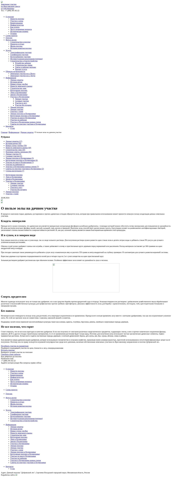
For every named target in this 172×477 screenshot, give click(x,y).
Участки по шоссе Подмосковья (23, 118)
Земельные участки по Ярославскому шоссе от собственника (10, 6)
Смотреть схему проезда (10, 354)
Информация (11, 78)
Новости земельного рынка (21, 86)
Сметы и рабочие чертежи (25, 67)
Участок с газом (16, 111)
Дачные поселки (16, 107)
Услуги (8, 50)
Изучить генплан (8, 350)
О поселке (10, 17)
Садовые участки (22, 101)
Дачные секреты (16, 80)
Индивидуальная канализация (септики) (26, 59)
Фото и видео (11, 40)
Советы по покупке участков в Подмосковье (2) (25, 169)
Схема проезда (11, 36)
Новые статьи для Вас (19, 84)
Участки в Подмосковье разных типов (25, 122)
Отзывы (13, 34)
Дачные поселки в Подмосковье (23, 114)
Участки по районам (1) (15, 165)
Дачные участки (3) (13, 154)
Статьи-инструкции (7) (15, 171)
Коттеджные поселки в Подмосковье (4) (22, 160)
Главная (4, 132)
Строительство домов (23, 65)
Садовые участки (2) (14, 156)
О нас (12, 128)
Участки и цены (16, 21)
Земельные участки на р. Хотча (22, 76)
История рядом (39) (13, 143)
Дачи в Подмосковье (18, 93)
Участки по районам (18, 120)
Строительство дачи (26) (15, 150)
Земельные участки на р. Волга (22, 74)
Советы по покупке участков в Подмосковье (28, 124)
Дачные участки (21, 99)
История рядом (16, 82)
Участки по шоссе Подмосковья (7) (20, 162)
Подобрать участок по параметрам (14, 346)
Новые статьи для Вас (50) (16, 146)
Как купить (14, 27)
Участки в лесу (21, 103)
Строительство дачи (18, 88)
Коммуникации (16, 23)
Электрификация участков (20, 52)
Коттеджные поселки (18, 90)
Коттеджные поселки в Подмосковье (25, 116)
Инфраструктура (17, 25)
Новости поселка (17, 19)
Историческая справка (19, 31)
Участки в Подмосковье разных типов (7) (22, 167)
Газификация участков (19, 55)
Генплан (9, 38)
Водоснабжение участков (20, 57)
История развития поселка (20, 48)
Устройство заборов (23, 63)
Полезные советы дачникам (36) (18, 152)
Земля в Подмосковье (18, 95)
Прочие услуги (21, 69)
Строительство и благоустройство (24, 61)
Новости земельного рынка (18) (18, 148)
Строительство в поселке (20, 42)
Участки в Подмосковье (19, 97)
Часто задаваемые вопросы (21, 29)
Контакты (9, 126)
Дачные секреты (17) (14, 141)
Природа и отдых (17, 44)
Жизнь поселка (16, 46)
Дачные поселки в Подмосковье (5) (20, 158)
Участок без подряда (23, 105)
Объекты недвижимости (15, 71)
